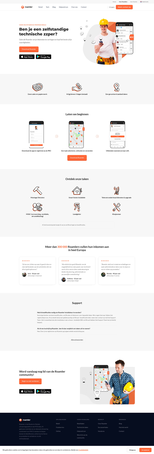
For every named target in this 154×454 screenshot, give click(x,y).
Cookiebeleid (83, 450)
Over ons (74, 7)
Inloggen (112, 7)
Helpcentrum (63, 7)
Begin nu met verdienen (30, 381)
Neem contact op (124, 7)
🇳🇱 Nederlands (144, 2)
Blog (54, 7)
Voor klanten (133, 2)
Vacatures (101, 431)
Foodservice (60, 427)
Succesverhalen (103, 427)
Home (114, 2)
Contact (84, 7)
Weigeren (132, 450)
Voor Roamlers (123, 2)
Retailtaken (80, 423)
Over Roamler (102, 423)
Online (58, 431)
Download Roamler (29, 49)
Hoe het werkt (123, 427)
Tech (47, 7)
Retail (40, 7)
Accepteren (145, 450)
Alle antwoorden (77, 340)
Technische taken (82, 427)
